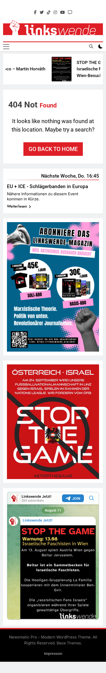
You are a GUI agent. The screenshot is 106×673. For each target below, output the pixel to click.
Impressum (53, 654)
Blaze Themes (69, 643)
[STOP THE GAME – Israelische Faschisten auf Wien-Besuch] (57, 69)
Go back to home (53, 149)
